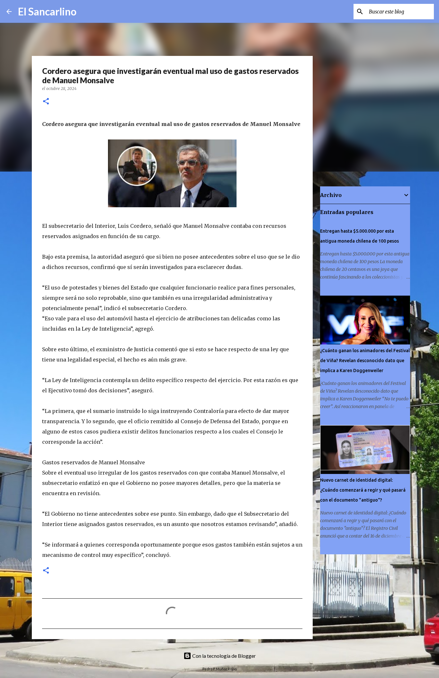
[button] (46, 101)
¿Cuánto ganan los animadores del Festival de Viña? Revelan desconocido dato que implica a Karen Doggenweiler (365, 360)
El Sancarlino (47, 11)
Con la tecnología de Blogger (223, 656)
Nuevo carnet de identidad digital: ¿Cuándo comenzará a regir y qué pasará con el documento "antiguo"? (363, 490)
